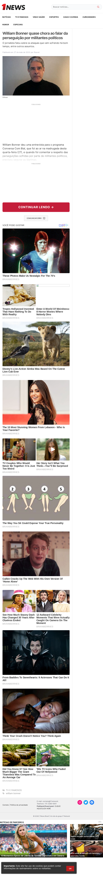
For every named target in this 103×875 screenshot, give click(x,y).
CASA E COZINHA (70, 17)
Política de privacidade (19, 805)
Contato (6, 805)
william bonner (13, 793)
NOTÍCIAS (6, 17)
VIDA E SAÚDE (39, 17)
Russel (36, 52)
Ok (70, 868)
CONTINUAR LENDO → (36, 207)
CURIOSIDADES (89, 17)
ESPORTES (54, 17)
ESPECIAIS (18, 24)
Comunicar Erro (34, 218)
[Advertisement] (36, 123)
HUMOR (5, 24)
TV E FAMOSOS (21, 17)
